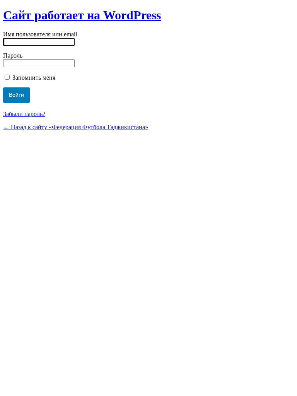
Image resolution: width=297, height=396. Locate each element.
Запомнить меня (33, 77)
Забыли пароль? (24, 114)
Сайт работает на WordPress (82, 15)
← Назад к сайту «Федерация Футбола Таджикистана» (75, 127)
